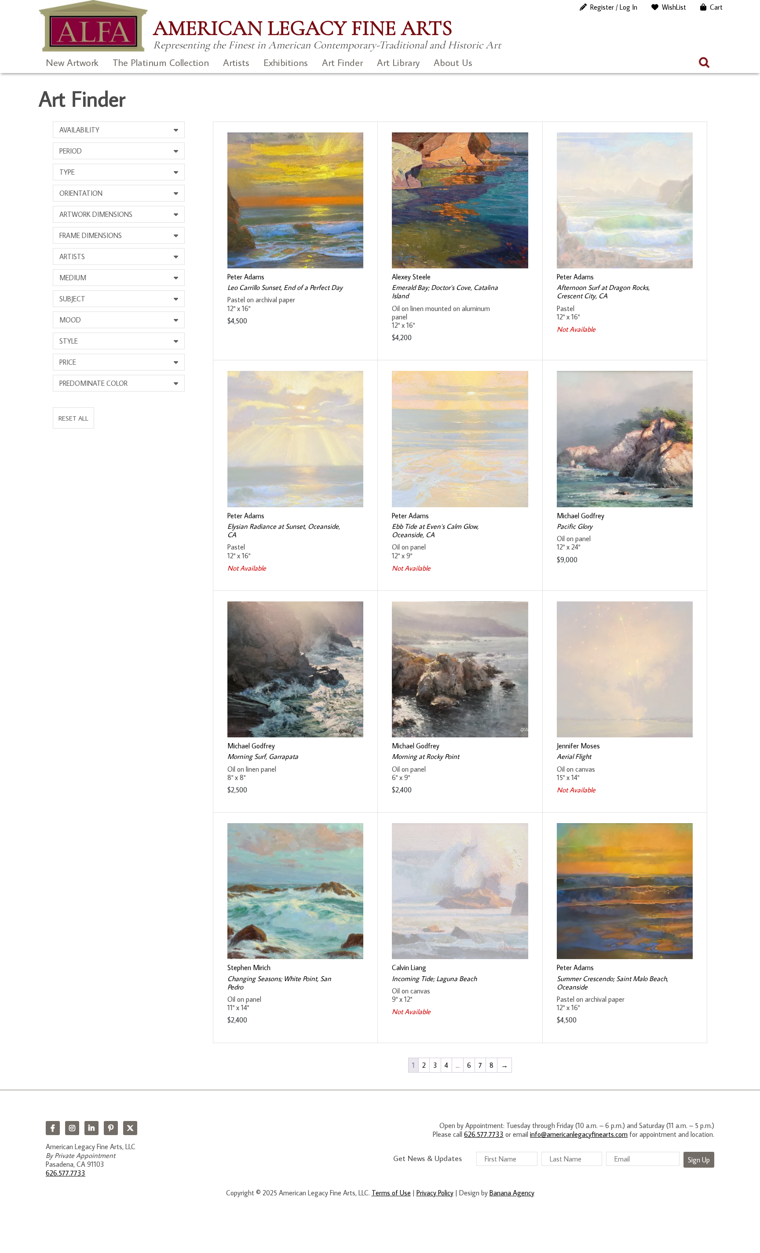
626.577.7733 (65, 1173)
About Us (453, 62)
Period (70, 151)
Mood (70, 319)
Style (68, 341)
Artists (236, 62)
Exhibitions (285, 62)
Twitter (130, 1128)
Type (67, 172)
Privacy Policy (435, 1192)
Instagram (72, 1128)
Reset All (73, 418)
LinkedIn (91, 1128)
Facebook (53, 1128)
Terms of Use (391, 1192)
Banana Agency (512, 1192)
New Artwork (72, 62)
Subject (72, 298)
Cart (716, 7)
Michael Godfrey (580, 515)
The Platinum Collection (161, 62)
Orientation (80, 193)
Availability (79, 129)
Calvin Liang (409, 967)
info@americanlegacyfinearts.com (579, 1134)
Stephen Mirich (248, 967)
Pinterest (111, 1128)
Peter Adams (245, 276)
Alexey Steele (411, 276)
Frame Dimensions (90, 235)
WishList (674, 7)
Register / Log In (613, 7)
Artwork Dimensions (95, 214)
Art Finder (342, 62)
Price (67, 362)
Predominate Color (93, 383)
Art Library (398, 62)
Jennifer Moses (578, 745)
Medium (72, 277)
